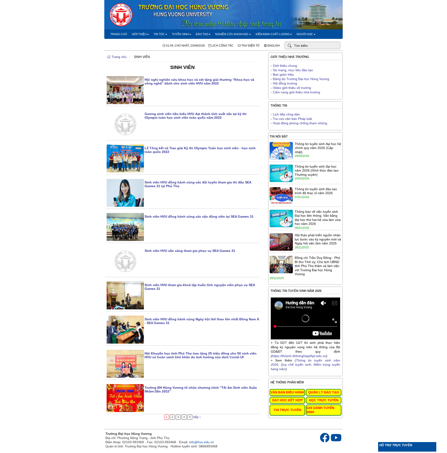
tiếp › (197, 417)
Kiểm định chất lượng (273, 34)
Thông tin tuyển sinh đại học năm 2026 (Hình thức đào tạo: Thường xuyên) (317, 170)
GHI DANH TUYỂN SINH (320, 410)
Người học (305, 34)
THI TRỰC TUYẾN (287, 410)
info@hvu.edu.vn (201, 442)
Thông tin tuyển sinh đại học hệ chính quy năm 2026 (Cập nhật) (318, 148)
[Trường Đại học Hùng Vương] (223, 28)
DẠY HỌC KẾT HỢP (287, 400)
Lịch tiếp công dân (286, 114)
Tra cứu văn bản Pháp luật (292, 119)
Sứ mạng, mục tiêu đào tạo (293, 70)
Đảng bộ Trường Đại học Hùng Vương (301, 79)
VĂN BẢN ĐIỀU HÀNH (287, 392)
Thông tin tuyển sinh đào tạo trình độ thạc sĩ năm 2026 (316, 191)
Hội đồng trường (285, 83)
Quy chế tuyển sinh (296, 364)
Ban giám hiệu (283, 74)
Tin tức (159, 34)
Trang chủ (118, 34)
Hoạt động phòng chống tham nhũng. (300, 123)
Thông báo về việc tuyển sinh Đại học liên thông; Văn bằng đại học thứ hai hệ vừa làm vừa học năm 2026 (318, 218)
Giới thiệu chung (285, 66)
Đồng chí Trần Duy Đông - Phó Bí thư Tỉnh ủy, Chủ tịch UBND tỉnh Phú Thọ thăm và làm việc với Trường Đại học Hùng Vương (317, 266)
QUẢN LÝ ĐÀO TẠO (323, 392)
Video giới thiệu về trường (292, 88)
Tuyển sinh (180, 34)
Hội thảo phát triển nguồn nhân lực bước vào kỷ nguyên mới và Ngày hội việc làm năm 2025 (318, 239)
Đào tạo (202, 34)
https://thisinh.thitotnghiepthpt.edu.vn (299, 356)
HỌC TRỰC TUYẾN (324, 400)
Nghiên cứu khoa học (232, 34)
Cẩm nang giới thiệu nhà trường (296, 92)
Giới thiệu (139, 34)
